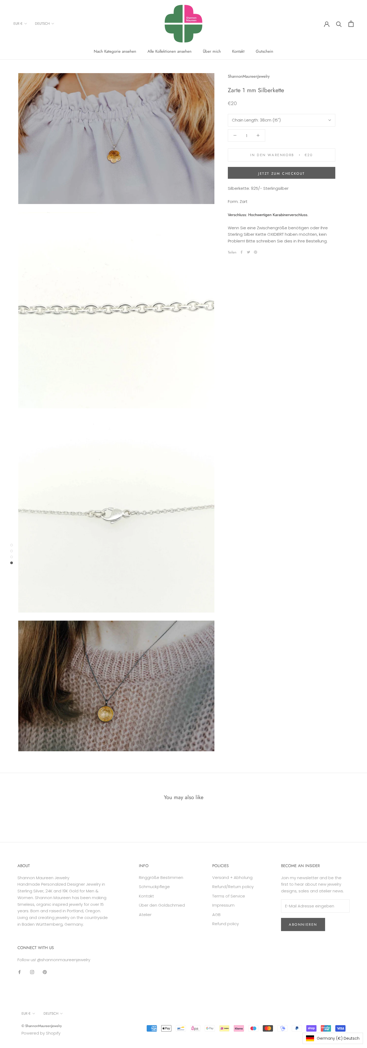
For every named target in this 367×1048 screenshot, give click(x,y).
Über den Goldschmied (162, 905)
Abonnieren (303, 924)
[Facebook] (241, 252)
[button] (333, 1038)
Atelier (145, 914)
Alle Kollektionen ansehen (169, 51)
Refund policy (225, 924)
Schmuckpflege (154, 886)
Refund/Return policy (233, 886)
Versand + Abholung (232, 877)
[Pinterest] (255, 252)
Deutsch (42, 23)
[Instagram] (32, 971)
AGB (216, 914)
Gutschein (264, 51)
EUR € (18, 23)
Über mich (212, 51)
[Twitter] (248, 252)
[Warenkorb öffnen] (351, 24)
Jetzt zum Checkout (281, 173)
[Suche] (339, 24)
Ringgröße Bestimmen (161, 877)
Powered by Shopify (40, 1033)
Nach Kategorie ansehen (115, 51)
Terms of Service (228, 896)
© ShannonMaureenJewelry (41, 1025)
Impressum (223, 905)
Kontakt (238, 51)
